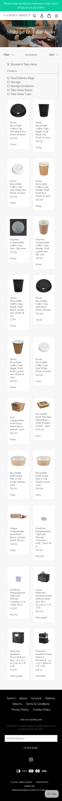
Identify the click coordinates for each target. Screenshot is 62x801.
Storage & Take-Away (24, 64)
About (23, 698)
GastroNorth (42, 782)
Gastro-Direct (17, 15)
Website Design (19, 790)
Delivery (50, 698)
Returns (17, 704)
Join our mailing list (31, 719)
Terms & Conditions (38, 704)
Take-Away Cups (21, 94)
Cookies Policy (42, 709)
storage (15, 82)
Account (36, 698)
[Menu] (56, 15)
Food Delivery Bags (22, 78)
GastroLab (29, 786)
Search (11, 698)
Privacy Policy (20, 709)
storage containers (22, 86)
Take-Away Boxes (21, 90)
